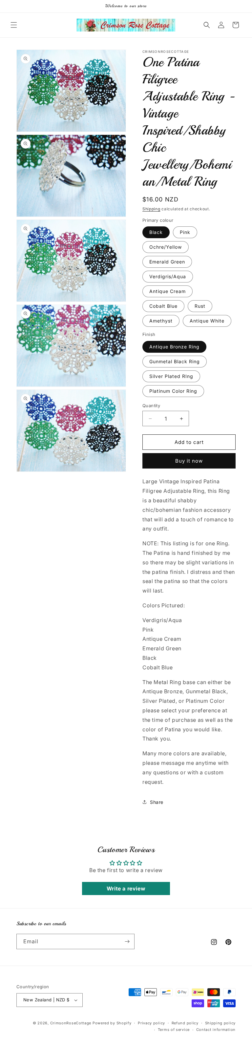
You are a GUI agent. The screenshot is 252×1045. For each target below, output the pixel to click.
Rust (200, 306)
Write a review (126, 888)
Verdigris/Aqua (167, 276)
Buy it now (189, 461)
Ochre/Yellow (165, 247)
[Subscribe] (127, 941)
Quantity (151, 405)
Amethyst (161, 321)
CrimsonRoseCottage (71, 1023)
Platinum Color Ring (173, 391)
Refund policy (185, 1023)
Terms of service (174, 1029)
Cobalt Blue (163, 306)
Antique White (207, 321)
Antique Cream (167, 291)
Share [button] (156, 802)
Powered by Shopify (112, 1023)
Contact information (216, 1029)
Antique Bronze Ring (174, 346)
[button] (14, 25)
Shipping (151, 208)
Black (156, 232)
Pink (185, 232)
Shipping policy (220, 1023)
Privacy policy (151, 1023)
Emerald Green (167, 261)
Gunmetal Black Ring (174, 361)
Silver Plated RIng (171, 376)
